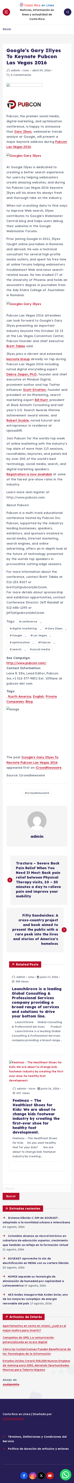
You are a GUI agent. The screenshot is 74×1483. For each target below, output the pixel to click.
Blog (29, 701)
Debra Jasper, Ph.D (21, 374)
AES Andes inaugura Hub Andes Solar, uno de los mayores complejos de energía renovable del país (35, 1299)
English (38, 696)
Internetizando (13, 1418)
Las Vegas (40, 635)
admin (15, 70)
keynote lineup (18, 359)
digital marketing (24, 628)
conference (29, 621)
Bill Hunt (41, 400)
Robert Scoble (17, 420)
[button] (65, 1474)
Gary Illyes (23, 131)
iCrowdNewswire (49, 767)
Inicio (7, 29)
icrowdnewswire (38, 793)
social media (41, 649)
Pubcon (45, 642)
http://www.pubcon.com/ (26, 663)
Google (17, 635)
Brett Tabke (15, 346)
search (17, 649)
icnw (26, 70)
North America (19, 696)
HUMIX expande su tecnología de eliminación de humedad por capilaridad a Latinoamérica (33, 1281)
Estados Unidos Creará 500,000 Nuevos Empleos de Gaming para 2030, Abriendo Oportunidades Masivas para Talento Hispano (36, 1365)
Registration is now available (29, 474)
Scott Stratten (34, 390)
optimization (21, 642)
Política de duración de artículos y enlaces (38, 1448)
